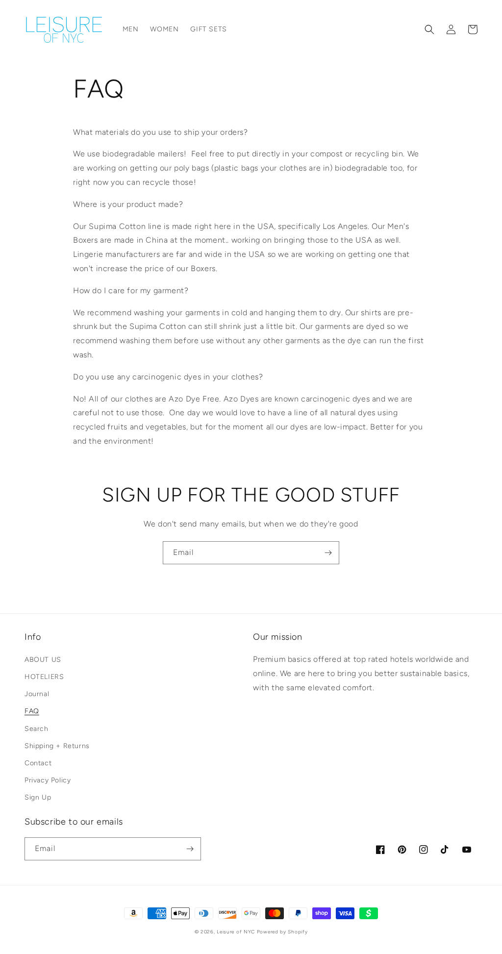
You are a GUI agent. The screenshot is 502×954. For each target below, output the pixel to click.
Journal (37, 694)
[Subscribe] (328, 552)
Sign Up (38, 797)
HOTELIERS (44, 677)
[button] (429, 29)
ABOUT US (43, 659)
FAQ (32, 711)
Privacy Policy (48, 780)
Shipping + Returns (57, 746)
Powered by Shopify (282, 932)
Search (37, 729)
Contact (38, 763)
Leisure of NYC (236, 932)
